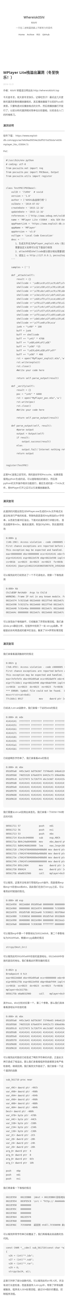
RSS (38, 34)
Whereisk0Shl (34, 17)
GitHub (46, 34)
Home (21, 34)
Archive (30, 34)
